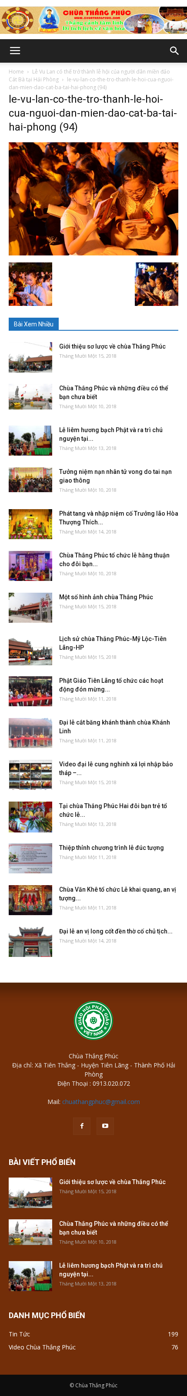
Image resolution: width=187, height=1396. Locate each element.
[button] (175, 51)
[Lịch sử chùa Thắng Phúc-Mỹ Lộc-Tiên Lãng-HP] (30, 649)
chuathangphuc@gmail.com (101, 1101)
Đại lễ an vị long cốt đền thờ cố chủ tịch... (116, 931)
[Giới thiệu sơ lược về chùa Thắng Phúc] (30, 357)
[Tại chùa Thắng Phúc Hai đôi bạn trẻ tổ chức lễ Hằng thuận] (30, 817)
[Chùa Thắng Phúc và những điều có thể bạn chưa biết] (30, 396)
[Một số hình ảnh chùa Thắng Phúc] (30, 608)
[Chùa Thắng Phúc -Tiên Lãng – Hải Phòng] (93, 20)
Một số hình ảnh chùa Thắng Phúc (106, 597)
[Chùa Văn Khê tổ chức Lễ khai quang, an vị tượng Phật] (30, 900)
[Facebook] (81, 1126)
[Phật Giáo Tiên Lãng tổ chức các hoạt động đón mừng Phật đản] (30, 691)
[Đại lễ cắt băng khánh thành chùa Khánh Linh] (30, 733)
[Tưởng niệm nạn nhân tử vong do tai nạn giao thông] (30, 479)
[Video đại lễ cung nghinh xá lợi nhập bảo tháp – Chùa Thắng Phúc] (30, 775)
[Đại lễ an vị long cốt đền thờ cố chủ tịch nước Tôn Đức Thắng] (30, 942)
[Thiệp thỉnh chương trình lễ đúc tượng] (30, 858)
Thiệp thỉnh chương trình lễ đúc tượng (111, 847)
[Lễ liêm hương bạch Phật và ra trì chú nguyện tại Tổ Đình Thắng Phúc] (30, 441)
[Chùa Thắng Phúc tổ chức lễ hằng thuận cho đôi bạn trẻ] (30, 566)
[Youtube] (105, 1126)
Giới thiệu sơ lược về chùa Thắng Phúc (112, 346)
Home (16, 71)
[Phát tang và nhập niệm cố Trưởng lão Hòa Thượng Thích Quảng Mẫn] (30, 524)
